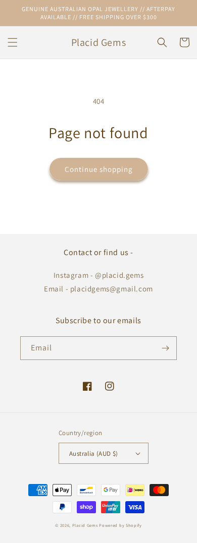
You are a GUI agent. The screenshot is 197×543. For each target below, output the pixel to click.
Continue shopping (99, 169)
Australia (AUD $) (93, 453)
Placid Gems (85, 525)
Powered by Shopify (120, 525)
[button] (13, 42)
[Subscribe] (165, 348)
